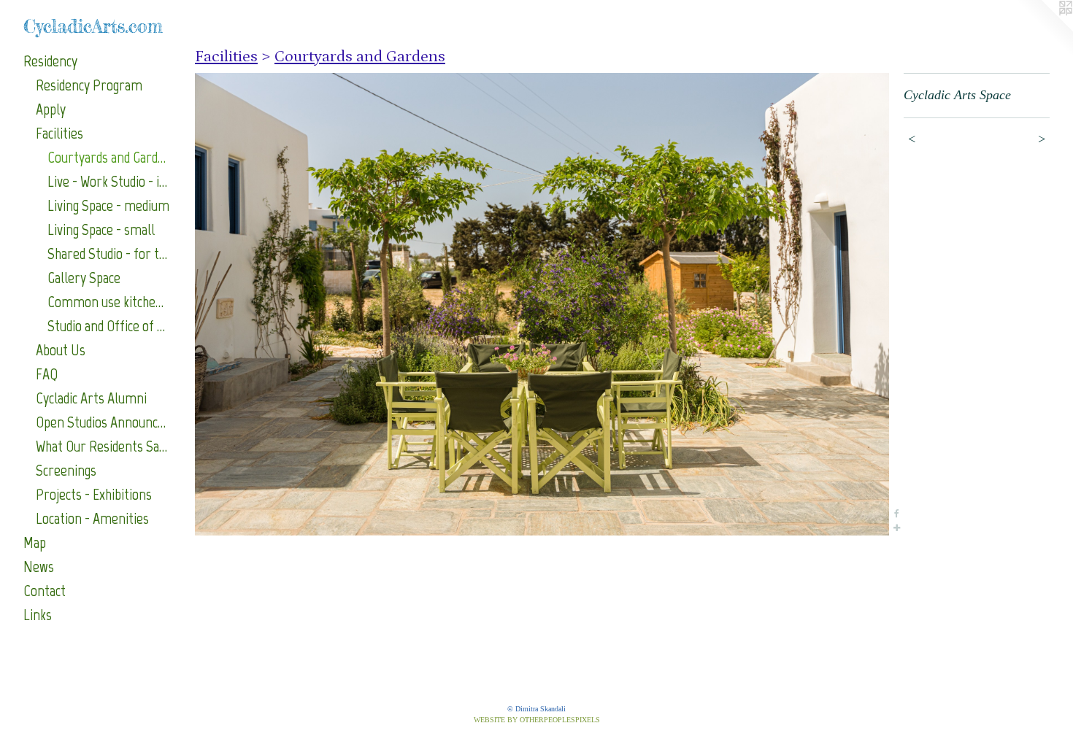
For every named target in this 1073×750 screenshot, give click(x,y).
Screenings (66, 470)
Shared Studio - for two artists (108, 253)
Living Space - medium (108, 205)
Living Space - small (101, 229)
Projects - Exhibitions (94, 494)
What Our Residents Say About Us (103, 446)
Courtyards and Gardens (108, 157)
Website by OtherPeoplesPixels (537, 720)
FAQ (47, 374)
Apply (51, 109)
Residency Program (89, 85)
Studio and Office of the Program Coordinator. (108, 326)
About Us (60, 350)
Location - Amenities (92, 518)
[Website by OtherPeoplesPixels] (1044, 29)
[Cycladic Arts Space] (542, 304)
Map (34, 542)
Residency (50, 61)
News (38, 566)
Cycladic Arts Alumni (91, 398)
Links (37, 615)
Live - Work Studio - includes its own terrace (108, 181)
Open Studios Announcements (103, 422)
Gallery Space (83, 277)
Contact (44, 590)
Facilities (59, 133)
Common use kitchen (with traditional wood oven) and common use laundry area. (108, 302)
